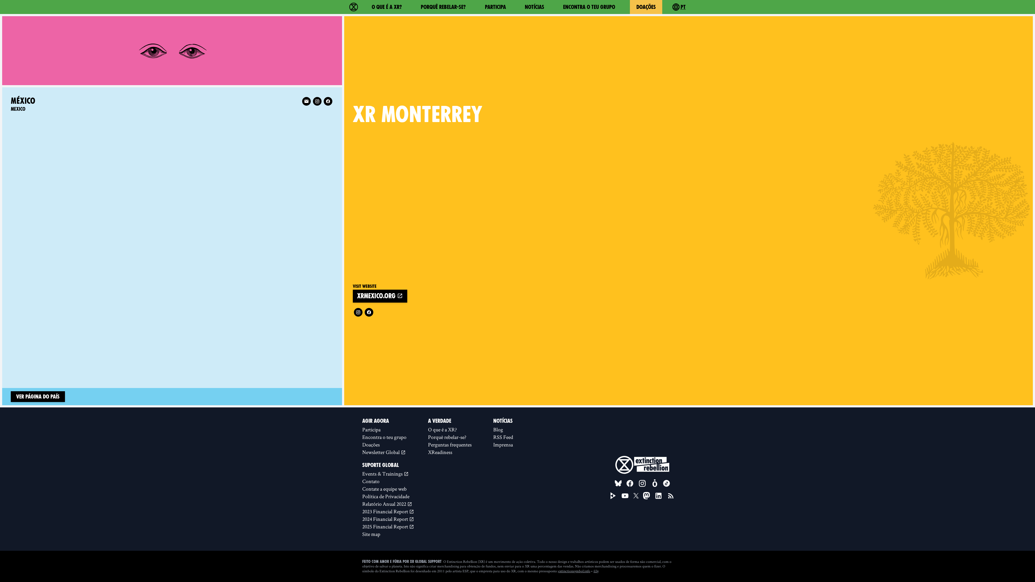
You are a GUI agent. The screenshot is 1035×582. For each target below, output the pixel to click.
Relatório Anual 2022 (384, 503)
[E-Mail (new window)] (306, 101)
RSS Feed (503, 437)
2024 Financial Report (385, 518)
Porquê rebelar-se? (443, 7)
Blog (498, 429)
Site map (371, 534)
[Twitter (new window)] (636, 496)
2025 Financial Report (385, 526)
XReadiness (440, 452)
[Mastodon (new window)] (646, 495)
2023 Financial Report (385, 511)
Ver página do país (38, 396)
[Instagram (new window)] (358, 312)
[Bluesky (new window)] (618, 483)
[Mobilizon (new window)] (654, 483)
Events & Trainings (383, 473)
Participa (495, 7)
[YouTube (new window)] (625, 496)
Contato (371, 481)
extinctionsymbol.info (574, 571)
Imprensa (503, 444)
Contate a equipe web (384, 488)
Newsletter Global (381, 452)
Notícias (534, 7)
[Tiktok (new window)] (666, 483)
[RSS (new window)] (671, 496)
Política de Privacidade (385, 496)
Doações (646, 7)
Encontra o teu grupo (589, 7)
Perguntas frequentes (450, 444)
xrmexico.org (377, 296)
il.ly (596, 571)
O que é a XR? (387, 7)
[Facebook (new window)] (369, 312)
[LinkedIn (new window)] (658, 496)
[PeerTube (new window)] (613, 495)
